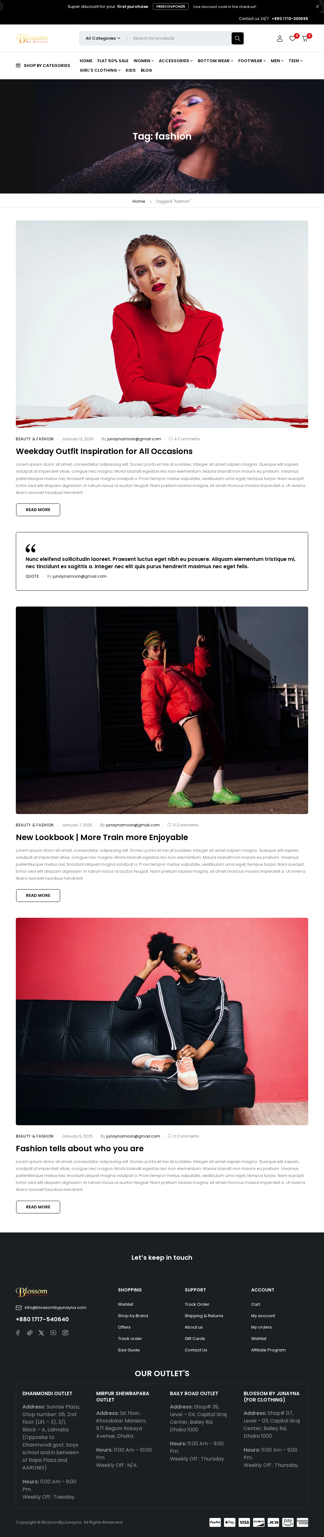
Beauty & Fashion (35, 439)
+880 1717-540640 (42, 1319)
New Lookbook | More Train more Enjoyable (102, 837)
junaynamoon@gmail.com (134, 439)
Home (139, 201)
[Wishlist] (292, 38)
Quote (32, 576)
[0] (305, 38)
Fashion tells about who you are (80, 1148)
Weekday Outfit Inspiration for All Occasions (104, 451)
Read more (38, 510)
